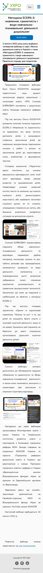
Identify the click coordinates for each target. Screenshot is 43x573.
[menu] (38, 7)
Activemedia (25, 568)
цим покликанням (27, 545)
